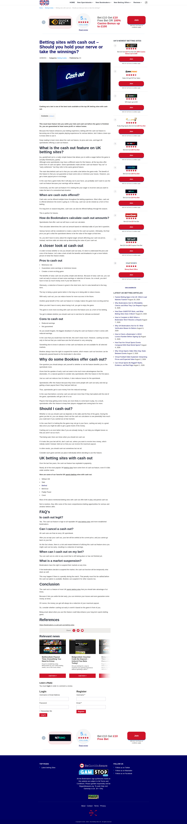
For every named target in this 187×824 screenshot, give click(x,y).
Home (41, 8)
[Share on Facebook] (74, 630)
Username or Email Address (49, 695)
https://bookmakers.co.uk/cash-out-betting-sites (56, 625)
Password (43, 703)
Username (80, 695)
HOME (72, 2)
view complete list (130, 287)
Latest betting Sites (48, 768)
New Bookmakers (103, 2)
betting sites (68, 468)
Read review (83, 30)
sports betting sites (74, 589)
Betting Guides (49, 8)
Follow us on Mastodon (123, 771)
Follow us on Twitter (122, 768)
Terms (96, 806)
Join (136, 20)
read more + (53, 676)
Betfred (44, 485)
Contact (90, 806)
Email (79, 703)
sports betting (71, 474)
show (51, 116)
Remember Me (46, 711)
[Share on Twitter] (78, 630)
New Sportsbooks (84, 2)
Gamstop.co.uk (89, 789)
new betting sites (84, 522)
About (83, 806)
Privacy (103, 806)
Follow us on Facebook (123, 773)
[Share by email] (82, 630)
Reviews (137, 2)
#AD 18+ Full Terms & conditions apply (136, 26)
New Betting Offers (122, 2)
